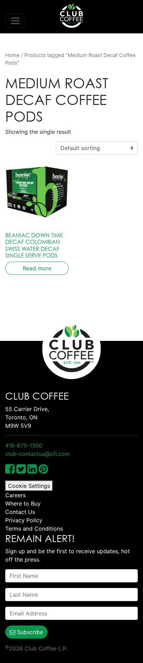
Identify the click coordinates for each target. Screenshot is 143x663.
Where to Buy (23, 503)
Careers (15, 495)
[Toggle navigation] (15, 21)
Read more (37, 268)
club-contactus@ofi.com (37, 453)
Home (12, 55)
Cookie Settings (29, 485)
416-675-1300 (23, 445)
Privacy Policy (23, 520)
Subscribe (29, 632)
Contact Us (20, 511)
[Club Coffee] (71, 15)
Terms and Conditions (34, 528)
